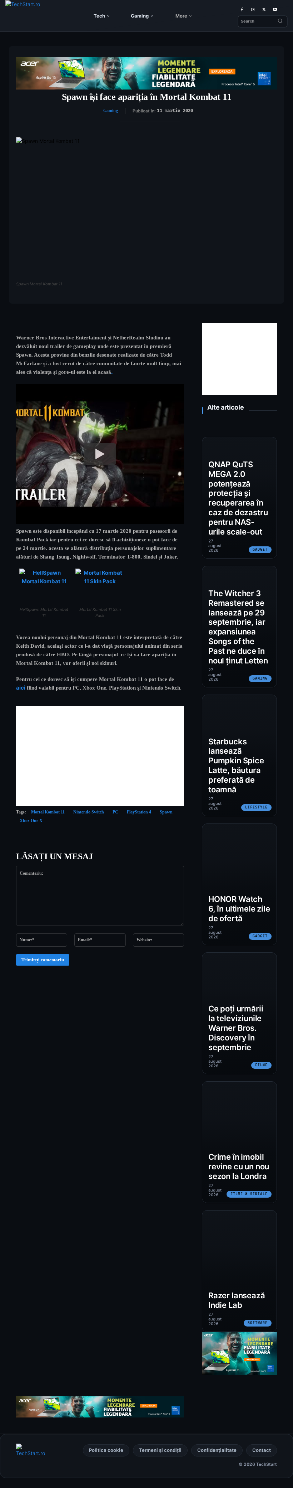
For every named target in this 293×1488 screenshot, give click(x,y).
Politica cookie (106, 1450)
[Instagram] (253, 9)
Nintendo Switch (88, 812)
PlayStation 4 (139, 812)
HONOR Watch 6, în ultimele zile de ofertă (239, 908)
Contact (261, 1450)
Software (258, 1323)
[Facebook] (242, 9)
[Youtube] (275, 9)
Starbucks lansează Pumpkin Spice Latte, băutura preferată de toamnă (236, 765)
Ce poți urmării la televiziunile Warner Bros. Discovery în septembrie (235, 1028)
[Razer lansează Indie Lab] (239, 1271)
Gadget (260, 549)
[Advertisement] (100, 756)
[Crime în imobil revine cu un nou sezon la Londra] (239, 1142)
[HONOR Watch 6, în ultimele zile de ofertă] (239, 884)
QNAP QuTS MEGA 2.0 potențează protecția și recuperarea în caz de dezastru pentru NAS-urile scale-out (238, 498)
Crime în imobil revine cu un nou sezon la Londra (238, 1166)
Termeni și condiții (160, 1450)
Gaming (110, 110)
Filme (261, 1065)
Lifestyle (256, 807)
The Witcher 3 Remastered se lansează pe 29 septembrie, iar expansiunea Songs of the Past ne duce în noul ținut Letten (238, 627)
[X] (264, 9)
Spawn (166, 812)
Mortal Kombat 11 (48, 812)
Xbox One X (31, 820)
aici (20, 687)
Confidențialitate (217, 1450)
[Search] (280, 21)
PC (115, 812)
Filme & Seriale (249, 1194)
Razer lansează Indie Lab (236, 1300)
